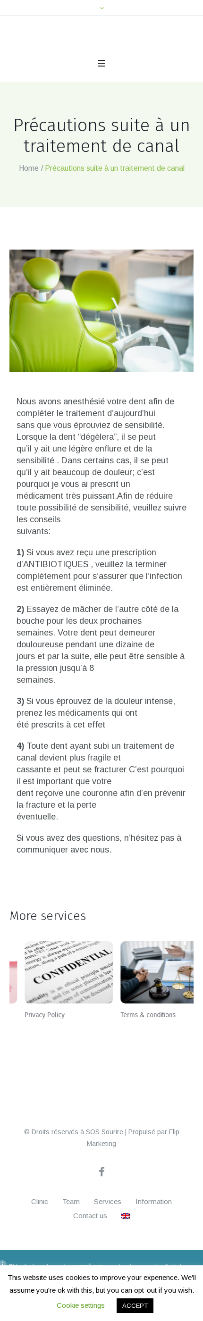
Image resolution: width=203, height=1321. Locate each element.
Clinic (39, 1254)
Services (107, 1254)
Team (71, 1254)
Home (29, 181)
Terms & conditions (133, 1028)
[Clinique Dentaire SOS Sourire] (52, 47)
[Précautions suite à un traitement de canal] (101, 324)
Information (153, 1254)
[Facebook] (101, 1223)
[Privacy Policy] (53, 985)
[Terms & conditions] (149, 985)
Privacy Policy (29, 1028)
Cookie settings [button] (81, 1305)
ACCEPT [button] (135, 1305)
